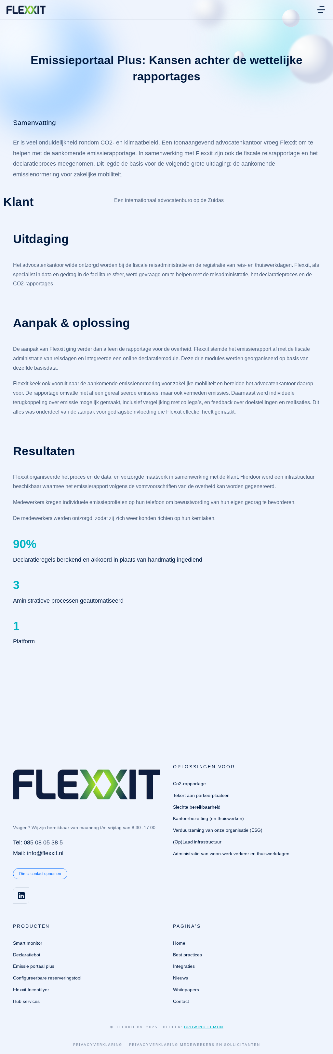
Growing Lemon (203, 1027)
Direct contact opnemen (40, 873)
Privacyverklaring (97, 1045)
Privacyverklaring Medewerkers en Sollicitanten (194, 1045)
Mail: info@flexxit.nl (38, 853)
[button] (321, 10)
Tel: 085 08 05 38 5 (38, 842)
